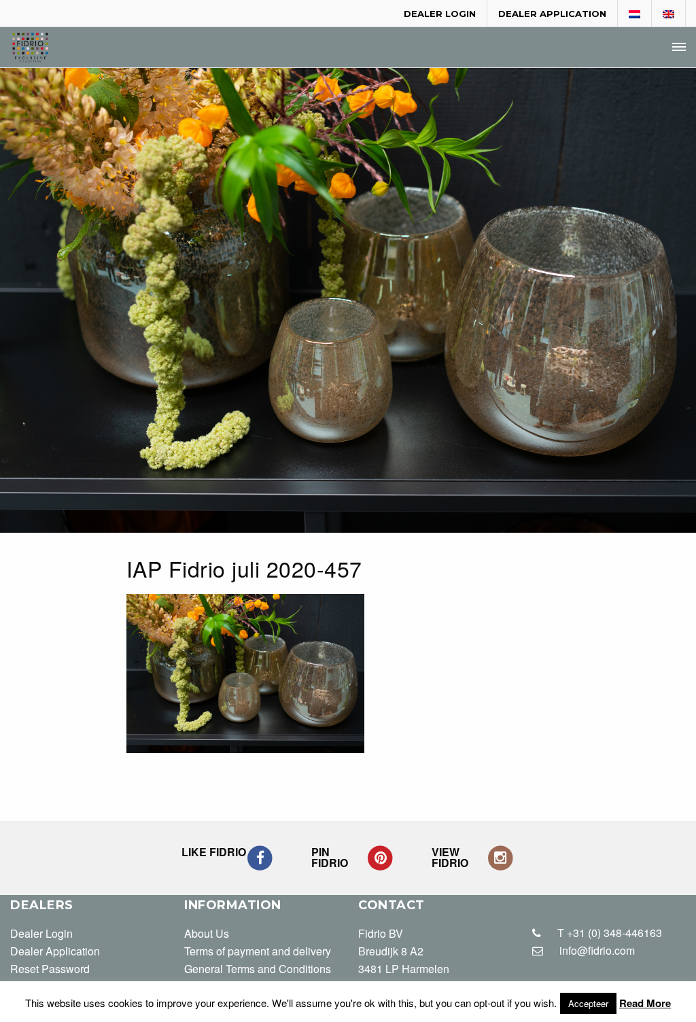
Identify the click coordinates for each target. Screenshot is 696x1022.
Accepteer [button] (588, 1003)
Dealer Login (440, 13)
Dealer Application (552, 13)
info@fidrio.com (597, 950)
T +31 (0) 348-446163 (608, 932)
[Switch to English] (669, 14)
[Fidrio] (30, 47)
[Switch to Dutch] (635, 14)
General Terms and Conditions (257, 968)
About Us (206, 933)
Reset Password (50, 968)
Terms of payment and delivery (257, 951)
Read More (645, 1002)
